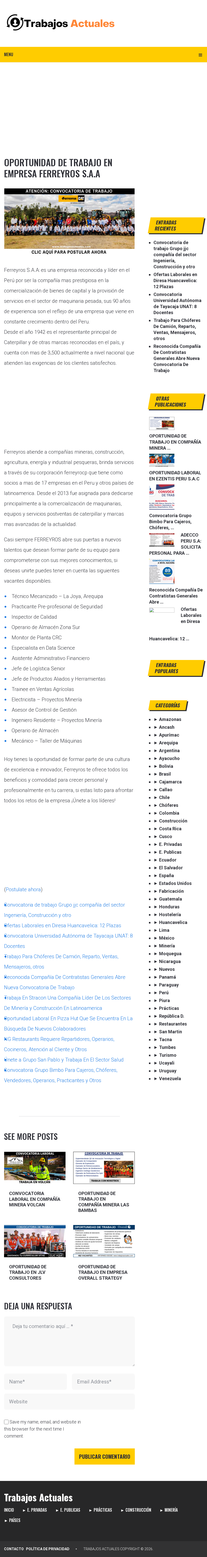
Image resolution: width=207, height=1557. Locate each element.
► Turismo (164, 1055)
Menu (8, 54)
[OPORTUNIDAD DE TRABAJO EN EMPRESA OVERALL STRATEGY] (104, 1241)
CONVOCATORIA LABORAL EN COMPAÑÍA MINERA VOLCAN (34, 1199)
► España (163, 875)
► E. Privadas (167, 844)
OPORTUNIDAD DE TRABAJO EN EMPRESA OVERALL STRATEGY (102, 1272)
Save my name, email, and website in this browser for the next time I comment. (42, 1429)
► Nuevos (164, 969)
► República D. (168, 1016)
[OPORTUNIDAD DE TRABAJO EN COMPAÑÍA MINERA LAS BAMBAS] (104, 1168)
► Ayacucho (166, 758)
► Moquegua (167, 953)
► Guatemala (167, 899)
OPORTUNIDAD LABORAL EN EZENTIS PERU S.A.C (175, 475)
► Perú (161, 992)
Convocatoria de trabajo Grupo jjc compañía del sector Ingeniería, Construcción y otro (174, 254)
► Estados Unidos (172, 883)
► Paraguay (166, 984)
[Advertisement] (103, 100)
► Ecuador (164, 860)
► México (163, 938)
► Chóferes (165, 805)
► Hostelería (167, 914)
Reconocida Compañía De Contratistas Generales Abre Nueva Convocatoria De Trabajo (177, 358)
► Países (12, 1520)
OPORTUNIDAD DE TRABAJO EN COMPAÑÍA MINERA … (175, 442)
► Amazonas (167, 719)
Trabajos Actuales (38, 1497)
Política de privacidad (47, 1549)
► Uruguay (164, 1070)
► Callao (162, 789)
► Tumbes (164, 1047)
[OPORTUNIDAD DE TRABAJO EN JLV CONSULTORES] (35, 1241)
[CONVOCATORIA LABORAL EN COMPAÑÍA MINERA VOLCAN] (35, 1168)
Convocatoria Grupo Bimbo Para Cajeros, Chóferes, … (170, 521)
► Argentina (166, 750)
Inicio (9, 1510)
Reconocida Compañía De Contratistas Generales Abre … (176, 596)
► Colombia (166, 813)
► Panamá (164, 977)
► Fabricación (168, 891)
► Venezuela (167, 1078)
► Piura (161, 1000)
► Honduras (166, 906)
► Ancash (163, 727)
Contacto (14, 1549)
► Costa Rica (167, 828)
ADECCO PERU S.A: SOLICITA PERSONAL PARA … (175, 544)
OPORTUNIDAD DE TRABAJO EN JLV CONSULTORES (27, 1272)
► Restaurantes (170, 1023)
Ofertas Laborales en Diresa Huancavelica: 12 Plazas (62, 925)
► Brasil (162, 774)
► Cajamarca (167, 781)
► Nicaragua (167, 961)
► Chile (161, 797)
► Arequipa (165, 742)
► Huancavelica (170, 922)
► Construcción (170, 820)
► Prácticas (166, 1008)
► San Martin (167, 1031)
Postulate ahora (23, 889)
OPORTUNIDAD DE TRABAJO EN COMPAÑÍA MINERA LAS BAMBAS (103, 1202)
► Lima (161, 930)
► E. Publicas (167, 852)
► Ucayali (163, 1063)
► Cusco (162, 836)
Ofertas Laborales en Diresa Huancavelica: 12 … (175, 624)
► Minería (164, 945)
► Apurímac (166, 735)
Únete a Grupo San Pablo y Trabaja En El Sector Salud (64, 1060)
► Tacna (162, 1039)
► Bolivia (163, 766)
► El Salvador (168, 867)
